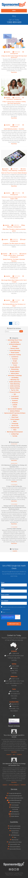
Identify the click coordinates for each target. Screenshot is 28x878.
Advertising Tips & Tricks (15, 340)
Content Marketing (14, 350)
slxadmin (7, 52)
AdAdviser (15, 415)
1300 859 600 (14, 22)
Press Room (9, 875)
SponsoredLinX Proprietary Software (14, 413)
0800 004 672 (15, 704)
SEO (15, 394)
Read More (14, 72)
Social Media (20, 255)
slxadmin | (9, 754)
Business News (15, 348)
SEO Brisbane (15, 832)
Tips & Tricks (15, 425)
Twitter (15, 407)
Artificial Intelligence (15, 344)
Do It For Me (15, 809)
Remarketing (15, 369)
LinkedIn (14, 404)
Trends (15, 365)
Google (23, 239)
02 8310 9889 (15, 666)
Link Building (14, 377)
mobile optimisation (14, 381)
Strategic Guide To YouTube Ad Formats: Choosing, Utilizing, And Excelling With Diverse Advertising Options (14, 507)
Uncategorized (14, 53)
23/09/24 (19, 754)
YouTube (14, 436)
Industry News (12, 255)
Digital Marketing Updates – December (14, 129)
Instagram (15, 402)
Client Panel (14, 417)
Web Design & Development (15, 432)
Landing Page (15, 434)
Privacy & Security (15, 392)
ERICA (15, 421)
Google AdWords (15, 367)
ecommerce (10, 99)
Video (14, 429)
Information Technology (15, 375)
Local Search (15, 396)
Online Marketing (12, 170)
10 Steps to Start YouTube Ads (14, 486)
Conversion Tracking (15, 354)
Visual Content (15, 352)
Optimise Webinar (15, 388)
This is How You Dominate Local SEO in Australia (14, 445)
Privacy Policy (8, 612)
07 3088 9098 (15, 653)
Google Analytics (15, 371)
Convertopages (14, 419)
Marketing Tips (15, 379)
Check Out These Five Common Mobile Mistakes (14, 173)
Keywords (15, 363)
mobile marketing (15, 386)
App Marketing (15, 342)
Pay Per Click (15, 390)
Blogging (14, 346)
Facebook (23, 253)
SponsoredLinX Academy (15, 409)
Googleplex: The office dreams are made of (14, 243)
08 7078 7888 (15, 691)
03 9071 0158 (15, 679)
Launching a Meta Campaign (14, 528)
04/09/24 (23, 785)
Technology (14, 423)
